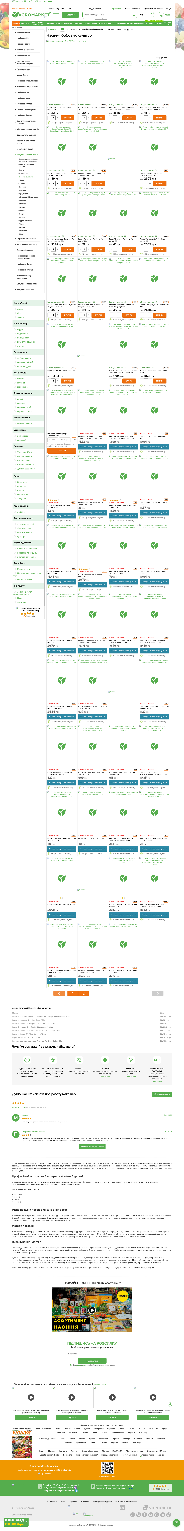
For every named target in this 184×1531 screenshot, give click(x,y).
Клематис (98, 19)
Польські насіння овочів (26, 166)
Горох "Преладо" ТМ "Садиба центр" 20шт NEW (59, 707)
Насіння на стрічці (25, 270)
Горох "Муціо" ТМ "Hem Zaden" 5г (61, 904)
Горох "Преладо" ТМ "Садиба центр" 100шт (59, 641)
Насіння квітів (23, 38)
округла (20, 329)
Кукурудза (23, 194)
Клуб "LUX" (117, 1451)
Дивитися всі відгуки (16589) (92, 1147)
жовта (20, 309)
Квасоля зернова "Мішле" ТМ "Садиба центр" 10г (90, 306)
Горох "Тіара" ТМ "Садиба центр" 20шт (153, 503)
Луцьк (165, 1428)
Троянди (59, 24)
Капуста (22, 190)
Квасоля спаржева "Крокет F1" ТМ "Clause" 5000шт (61, 971)
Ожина (104, 19)
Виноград (68, 24)
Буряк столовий (25, 221)
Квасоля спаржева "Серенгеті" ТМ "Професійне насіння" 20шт (122, 108)
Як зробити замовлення (126, 1501)
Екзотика (103, 24)
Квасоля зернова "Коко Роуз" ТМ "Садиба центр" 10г (61, 306)
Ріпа (21, 234)
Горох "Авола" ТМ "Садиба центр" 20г (92, 108)
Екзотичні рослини (25, 250)
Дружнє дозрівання (26, 469)
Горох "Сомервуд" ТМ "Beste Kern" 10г (154, 306)
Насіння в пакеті (24, 98)
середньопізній (24, 407)
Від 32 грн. (164, 1020)
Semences (22, 482)
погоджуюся (80, 1365)
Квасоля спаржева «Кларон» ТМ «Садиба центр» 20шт (60, 240)
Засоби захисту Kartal (49, 1455)
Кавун (21, 170)
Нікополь (73, 1432)
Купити (67, 118)
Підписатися (92, 1361)
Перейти (62, 451)
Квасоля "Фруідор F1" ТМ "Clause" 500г (154, 372)
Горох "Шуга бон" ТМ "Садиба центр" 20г (59, 108)
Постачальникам (129, 1455)
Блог (41, 1451)
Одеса (77, 1428)
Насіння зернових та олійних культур (26, 257)
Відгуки (105, 1451)
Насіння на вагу (24, 92)
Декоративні (120, 24)
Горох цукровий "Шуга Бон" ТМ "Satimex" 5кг (122, 773)
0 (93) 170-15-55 (65, 1487)
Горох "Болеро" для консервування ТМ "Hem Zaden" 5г (153, 773)
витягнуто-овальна (26, 342)
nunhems (21, 486)
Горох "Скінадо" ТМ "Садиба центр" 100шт (90, 575)
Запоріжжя (99, 1428)
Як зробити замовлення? (87, 1455)
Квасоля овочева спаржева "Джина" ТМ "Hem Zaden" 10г (90, 437)
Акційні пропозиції (22, 8)
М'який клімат (23, 569)
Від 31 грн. (164, 1023)
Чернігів (131, 1432)
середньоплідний (25, 362)
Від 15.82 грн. (165, 1016)
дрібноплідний (24, 358)
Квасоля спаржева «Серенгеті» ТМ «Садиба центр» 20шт (122, 839)
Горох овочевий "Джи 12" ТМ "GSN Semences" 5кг (154, 707)
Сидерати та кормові (26, 135)
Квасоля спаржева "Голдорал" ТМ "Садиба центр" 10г (61, 174)
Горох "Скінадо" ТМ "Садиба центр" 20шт (59, 572)
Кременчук (81, 1442)
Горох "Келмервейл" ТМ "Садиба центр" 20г (153, 240)
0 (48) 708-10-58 (50, 1490)
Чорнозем (22, 602)
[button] (61, 898)
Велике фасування (25, 49)
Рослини (149, 23)
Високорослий (24, 460)
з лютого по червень (26, 557)
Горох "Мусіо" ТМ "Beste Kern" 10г (61, 371)
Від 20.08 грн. (166, 1037)
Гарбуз (22, 227)
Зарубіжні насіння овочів (27, 154)
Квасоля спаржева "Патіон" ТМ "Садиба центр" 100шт (122, 641)
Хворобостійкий (24, 452)
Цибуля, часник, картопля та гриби (25, 62)
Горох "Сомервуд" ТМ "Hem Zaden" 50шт (58, 506)
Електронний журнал (102, 1501)
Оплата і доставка (132, 8)
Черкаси (111, 1428)
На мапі (131, 1488)
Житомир (143, 1432)
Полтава (84, 1432)
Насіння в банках (24, 115)
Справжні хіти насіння (26, 238)
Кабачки (22, 187)
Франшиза (116, 8)
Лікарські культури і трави (26, 141)
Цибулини (78, 24)
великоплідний (24, 366)
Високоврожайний (25, 465)
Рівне (95, 1432)
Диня (21, 180)
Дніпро (87, 1428)
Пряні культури (23, 69)
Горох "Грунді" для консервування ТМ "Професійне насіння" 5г (123, 372)
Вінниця (142, 1428)
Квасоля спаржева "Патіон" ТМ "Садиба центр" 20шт (91, 971)
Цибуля (22, 200)
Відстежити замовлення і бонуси (157, 8)
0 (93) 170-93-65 (63, 8)
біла (19, 313)
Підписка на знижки (134, 1451)
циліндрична (23, 338)
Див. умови (105, 1076)
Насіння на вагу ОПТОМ (27, 86)
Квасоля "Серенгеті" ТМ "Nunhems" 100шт (119, 572)
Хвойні (130, 24)
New (23, 24)
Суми (105, 1432)
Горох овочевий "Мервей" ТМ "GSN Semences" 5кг (59, 773)
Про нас (51, 1451)
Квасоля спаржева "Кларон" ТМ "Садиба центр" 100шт (91, 641)
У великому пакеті (25, 149)
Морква (22, 204)
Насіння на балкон (25, 264)
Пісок (19, 598)
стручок (20, 346)
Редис (21, 214)
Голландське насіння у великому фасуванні (28, 160)
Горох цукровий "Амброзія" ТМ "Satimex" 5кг (91, 773)
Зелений (21, 512)
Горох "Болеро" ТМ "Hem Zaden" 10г (153, 437)
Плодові (87, 24)
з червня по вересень (27, 549)
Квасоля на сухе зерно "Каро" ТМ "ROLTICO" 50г (61, 839)
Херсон (121, 1428)
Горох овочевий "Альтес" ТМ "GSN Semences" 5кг (92, 707)
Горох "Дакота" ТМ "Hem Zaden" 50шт (153, 572)
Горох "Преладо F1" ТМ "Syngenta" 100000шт (123, 971)
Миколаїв (61, 1432)
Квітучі (111, 24)
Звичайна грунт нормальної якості (22, 593)
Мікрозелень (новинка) (27, 244)
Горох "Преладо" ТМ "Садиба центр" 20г (90, 240)
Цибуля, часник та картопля (38, 24)
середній (21, 403)
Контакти (63, 1451)
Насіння (50, 24)
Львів (131, 1428)
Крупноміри (139, 24)
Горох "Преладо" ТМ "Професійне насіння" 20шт (123, 905)
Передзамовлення (110, 1455)
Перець (22, 210)
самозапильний (24, 424)
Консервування (24, 532)
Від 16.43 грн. (165, 1034)
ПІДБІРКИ (16, 24)
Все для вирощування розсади (26, 122)
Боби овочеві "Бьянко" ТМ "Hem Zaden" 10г (122, 506)
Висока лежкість (24, 456)
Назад (53, 29)
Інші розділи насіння (25, 289)
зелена (20, 317)
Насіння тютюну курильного (24, 276)
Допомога (67, 1455)
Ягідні (94, 24)
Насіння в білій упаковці (27, 81)
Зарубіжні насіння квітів (27, 284)
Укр (141, 14)
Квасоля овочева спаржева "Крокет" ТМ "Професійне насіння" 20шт (152, 905)
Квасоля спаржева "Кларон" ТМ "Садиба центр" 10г (153, 839)
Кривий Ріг (153, 1428)
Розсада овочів (24, 44)
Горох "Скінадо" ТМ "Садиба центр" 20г (121, 240)
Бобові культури (26, 177)
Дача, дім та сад (167, 24)
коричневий (22, 387)
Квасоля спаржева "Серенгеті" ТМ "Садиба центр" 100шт (153, 641)
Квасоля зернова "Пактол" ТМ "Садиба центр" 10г (122, 306)
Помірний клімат (25, 580)
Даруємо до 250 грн (156, 1451)
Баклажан (23, 173)
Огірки (22, 207)
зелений (21, 383)
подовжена (22, 334)
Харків (67, 1428)
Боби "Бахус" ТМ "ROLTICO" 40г (91, 838)
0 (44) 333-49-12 (50, 1487)
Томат (21, 224)
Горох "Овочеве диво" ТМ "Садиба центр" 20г (151, 174)
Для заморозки (24, 528)
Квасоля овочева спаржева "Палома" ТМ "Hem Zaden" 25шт (122, 437)
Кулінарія (21, 536)
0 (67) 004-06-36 (66, 1490)
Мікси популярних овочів (28, 129)
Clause (20, 490)
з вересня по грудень (27, 553)
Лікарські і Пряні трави (28, 197)
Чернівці (161, 1438)
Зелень (22, 184)
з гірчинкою (22, 436)
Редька (22, 217)
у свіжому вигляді (25, 524)
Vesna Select (22, 75)
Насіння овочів (23, 32)
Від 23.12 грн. (165, 1027)
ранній (20, 399)
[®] (31, 17)
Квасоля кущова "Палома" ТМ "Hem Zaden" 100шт (90, 503)
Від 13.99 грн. (165, 1041)
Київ (58, 1428)
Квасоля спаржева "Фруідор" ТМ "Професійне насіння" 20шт (153, 108)
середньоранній (24, 411)
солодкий (21, 440)
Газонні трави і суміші (26, 109)
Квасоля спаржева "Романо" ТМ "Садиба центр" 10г (91, 174)
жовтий (20, 379)
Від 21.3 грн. (165, 1030)
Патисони (23, 231)
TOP (27, 24)
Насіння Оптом (23, 55)
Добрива (158, 24)
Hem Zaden (22, 494)
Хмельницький (118, 1432)
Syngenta (21, 499)
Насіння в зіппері (24, 104)
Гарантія (74, 1451)
